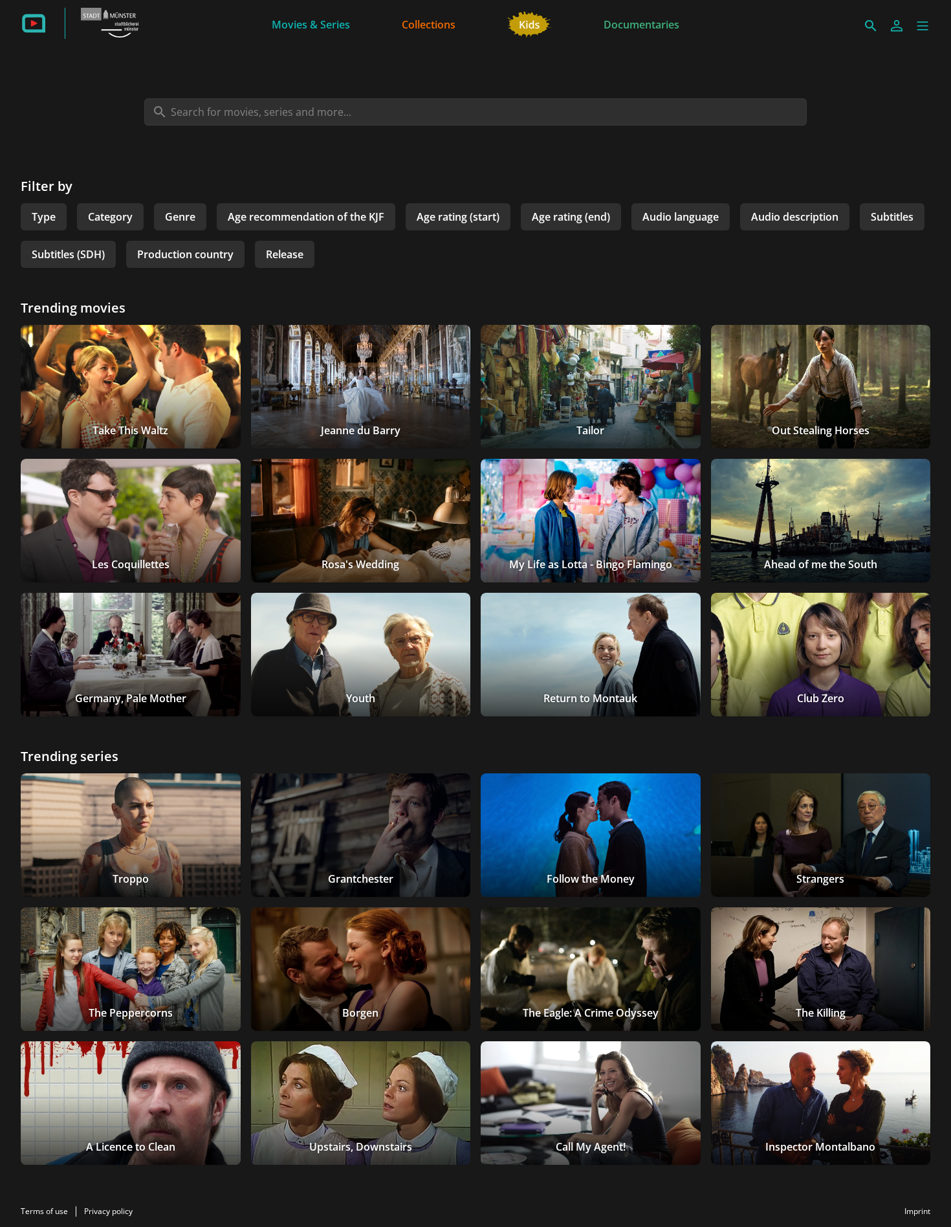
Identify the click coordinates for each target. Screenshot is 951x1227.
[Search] (871, 26)
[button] (922, 26)
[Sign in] (897, 26)
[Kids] (529, 23)
